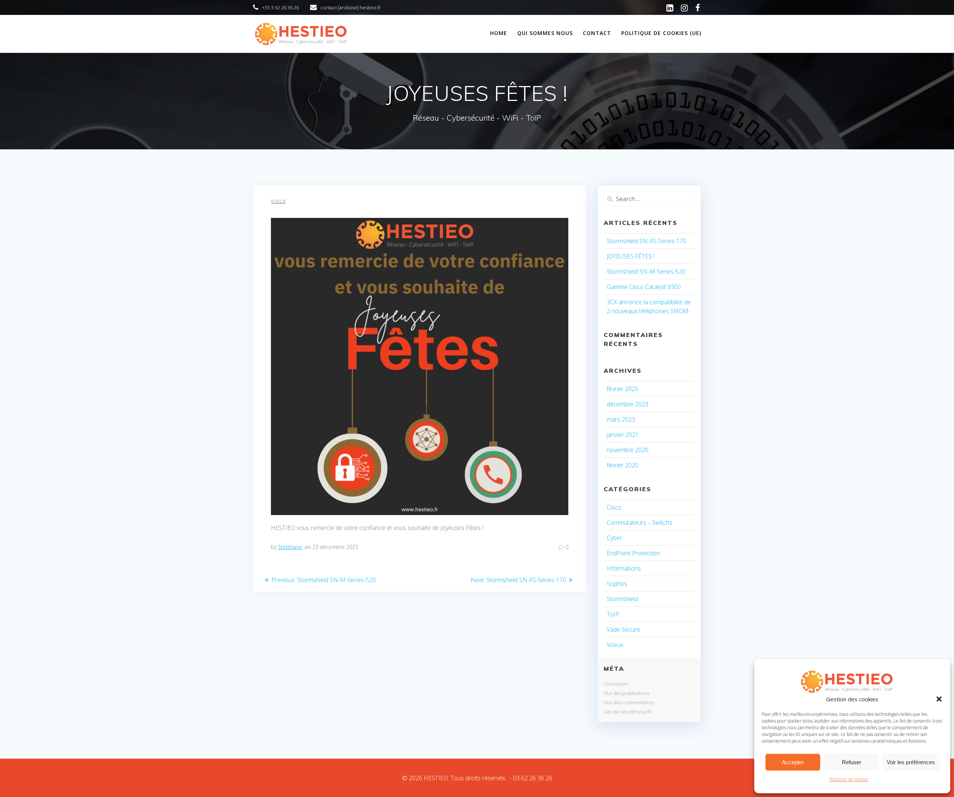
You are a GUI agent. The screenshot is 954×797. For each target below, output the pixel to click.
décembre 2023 (627, 404)
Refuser (851, 762)
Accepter (793, 762)
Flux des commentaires (629, 702)
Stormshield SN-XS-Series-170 (646, 241)
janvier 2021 (623, 435)
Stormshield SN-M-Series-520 (646, 271)
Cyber (614, 538)
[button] (939, 699)
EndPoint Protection (633, 553)
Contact (597, 32)
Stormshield (622, 599)
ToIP (613, 614)
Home (498, 32)
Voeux (278, 201)
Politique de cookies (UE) (661, 32)
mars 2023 (621, 419)
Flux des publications (627, 693)
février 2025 (622, 389)
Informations (624, 568)
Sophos (617, 584)
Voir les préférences (911, 762)
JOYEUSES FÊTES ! (630, 256)
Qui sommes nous (545, 32)
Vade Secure (623, 629)
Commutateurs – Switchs (639, 522)
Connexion (616, 683)
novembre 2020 (627, 450)
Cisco (614, 507)
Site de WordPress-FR (627, 711)
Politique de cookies (848, 779)
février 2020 (622, 465)
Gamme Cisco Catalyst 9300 (644, 287)
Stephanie (290, 546)
